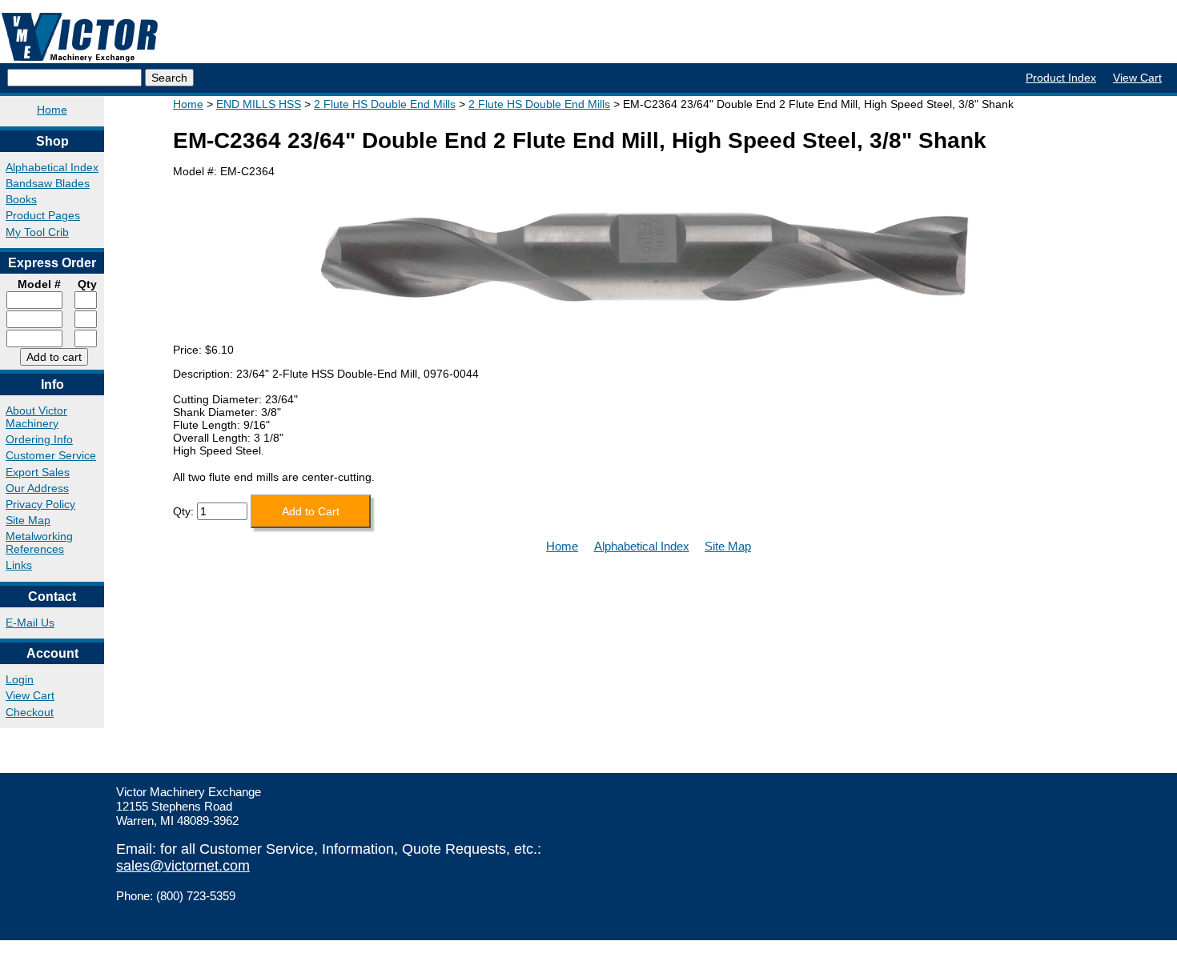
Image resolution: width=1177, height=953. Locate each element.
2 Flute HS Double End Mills (385, 104)
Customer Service (51, 455)
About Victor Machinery (36, 417)
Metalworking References (39, 542)
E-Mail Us (30, 622)
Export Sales (38, 472)
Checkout (30, 712)
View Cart (1137, 77)
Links (19, 565)
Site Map (28, 520)
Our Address (37, 488)
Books (21, 199)
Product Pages (43, 215)
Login (20, 679)
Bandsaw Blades (48, 183)
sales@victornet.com (183, 866)
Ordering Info (39, 439)
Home (52, 109)
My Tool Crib (37, 232)
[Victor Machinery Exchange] (80, 37)
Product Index (1061, 77)
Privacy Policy (40, 504)
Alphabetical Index (52, 167)
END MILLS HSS (258, 104)
